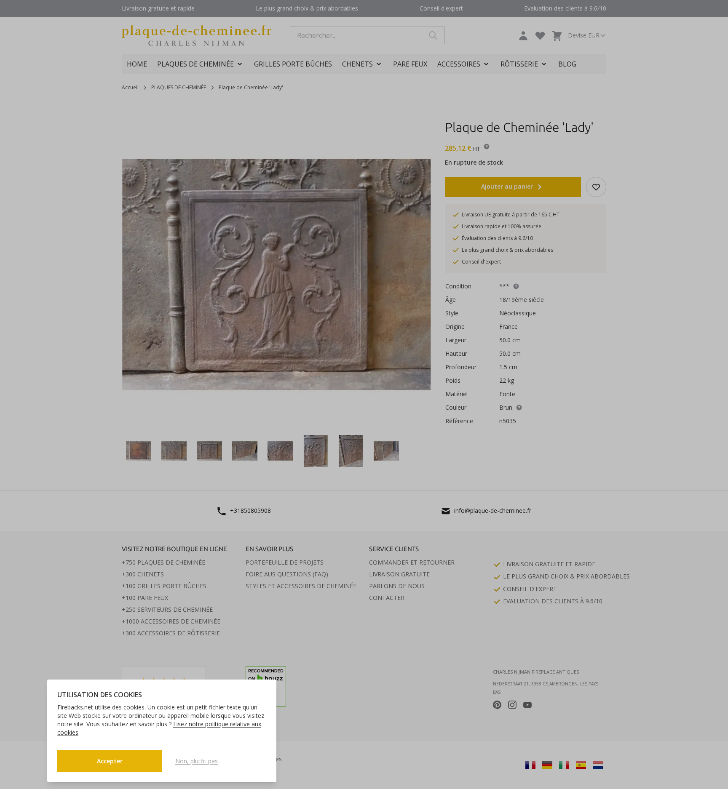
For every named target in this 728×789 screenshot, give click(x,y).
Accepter (110, 761)
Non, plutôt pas (196, 761)
